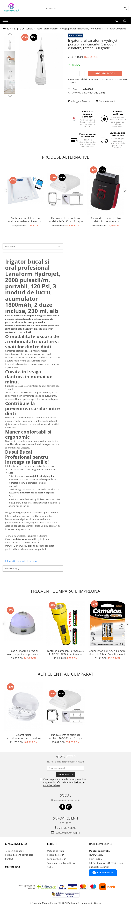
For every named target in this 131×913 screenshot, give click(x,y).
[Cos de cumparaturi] (124, 20)
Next (10, 96)
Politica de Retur (55, 854)
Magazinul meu (16, 844)
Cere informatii (106, 101)
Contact (9, 858)
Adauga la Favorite (80, 101)
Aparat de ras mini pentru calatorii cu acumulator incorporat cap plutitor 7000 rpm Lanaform (106, 219)
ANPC (50, 866)
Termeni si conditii (14, 850)
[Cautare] (125, 8)
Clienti (52, 844)
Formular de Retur (56, 858)
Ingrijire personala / (23, 28)
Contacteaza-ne (105, 872)
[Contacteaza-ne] (116, 20)
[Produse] (6, 21)
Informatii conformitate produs (21, 561)
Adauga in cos (105, 73)
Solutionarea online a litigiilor (61, 862)
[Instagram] (69, 807)
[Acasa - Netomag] (20, 8)
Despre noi (12, 866)
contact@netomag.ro (67, 832)
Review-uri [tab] (12, 568)
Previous (10, 34)
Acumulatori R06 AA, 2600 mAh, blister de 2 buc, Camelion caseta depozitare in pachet (108, 652)
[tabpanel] (41, 61)
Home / (7, 28)
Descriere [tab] (10, 246)
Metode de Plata (55, 850)
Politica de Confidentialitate (19, 854)
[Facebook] (62, 807)
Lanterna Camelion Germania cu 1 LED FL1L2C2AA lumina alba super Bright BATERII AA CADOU (65, 652)
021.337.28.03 (67, 827)
